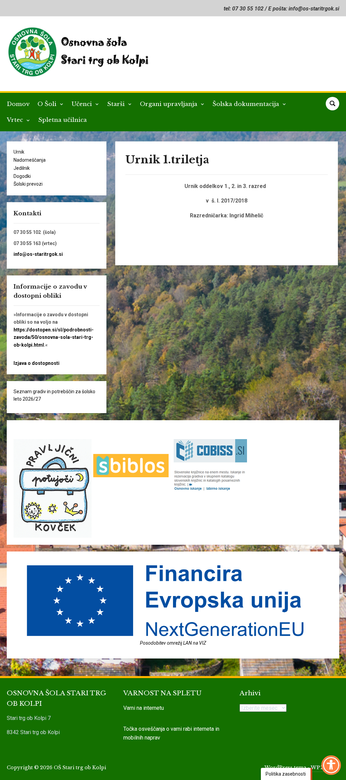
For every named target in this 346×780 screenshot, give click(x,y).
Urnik (19, 152)
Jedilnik (22, 168)
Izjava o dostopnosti (36, 363)
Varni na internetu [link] (143, 708)
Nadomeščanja (30, 160)
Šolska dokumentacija (247, 104)
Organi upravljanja (169, 104)
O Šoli (48, 104)
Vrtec (16, 120)
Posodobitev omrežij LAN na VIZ (173, 643)
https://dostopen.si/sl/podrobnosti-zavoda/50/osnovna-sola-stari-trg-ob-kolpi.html (54, 337)
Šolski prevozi (28, 184)
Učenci (83, 104)
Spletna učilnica (62, 120)
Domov (18, 104)
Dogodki (22, 176)
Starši (116, 104)
